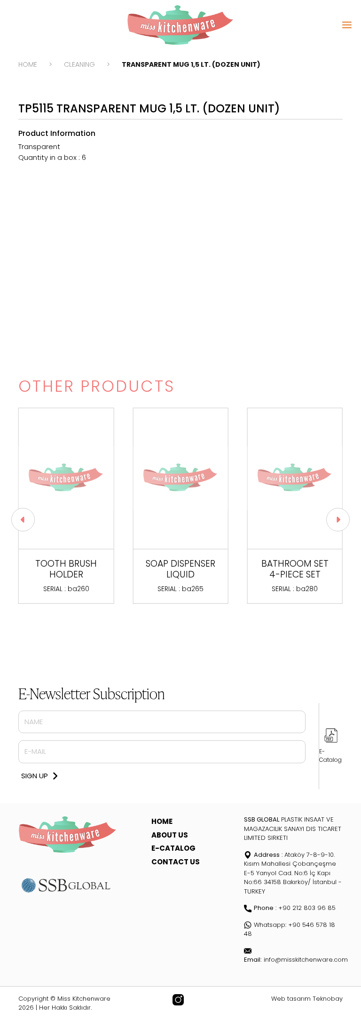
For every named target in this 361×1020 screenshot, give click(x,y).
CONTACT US (175, 862)
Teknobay (328, 998)
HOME (27, 64)
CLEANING (79, 64)
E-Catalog (330, 755)
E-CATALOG (173, 848)
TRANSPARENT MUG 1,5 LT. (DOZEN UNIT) (191, 64)
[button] (23, 519)
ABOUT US (169, 835)
